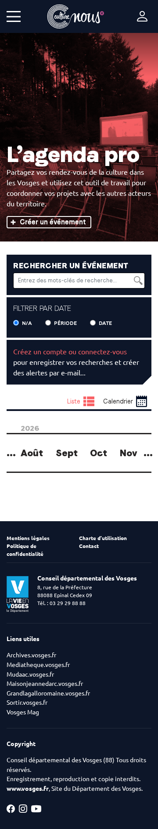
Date (105, 323)
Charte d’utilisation (103, 538)
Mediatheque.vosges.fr (38, 664)
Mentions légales (28, 538)
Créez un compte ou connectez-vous (70, 352)
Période (65, 323)
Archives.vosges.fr (31, 655)
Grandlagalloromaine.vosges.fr (48, 693)
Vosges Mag (23, 712)
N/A (27, 323)
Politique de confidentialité (25, 550)
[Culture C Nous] (75, 16)
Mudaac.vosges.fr (30, 674)
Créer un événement (53, 222)
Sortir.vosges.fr (27, 702)
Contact (89, 546)
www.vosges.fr (28, 788)
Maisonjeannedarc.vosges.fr (45, 683)
